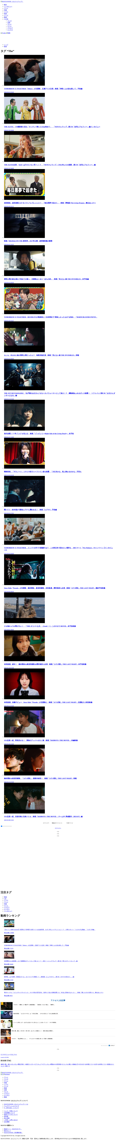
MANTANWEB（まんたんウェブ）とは (16, 1104)
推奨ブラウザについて (11, 1114)
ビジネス (10, 30)
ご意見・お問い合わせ (11, 1120)
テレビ (9, 24)
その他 (6, 19)
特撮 (5, 10)
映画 (5, 13)
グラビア (10, 28)
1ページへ (58, 828)
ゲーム (9, 26)
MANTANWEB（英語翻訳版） (13, 1132)
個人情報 (7, 1118)
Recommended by (104, 1045)
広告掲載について (9, 1112)
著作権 (6, 1116)
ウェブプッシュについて (11, 1106)
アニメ (6, 8)
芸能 (8, 22)
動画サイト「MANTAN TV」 (13, 1129)
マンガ (9, 21)
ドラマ (6, 12)
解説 (5, 4)
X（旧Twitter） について (11, 1108)
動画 (5, 17)
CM (5, 898)
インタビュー (8, 6)
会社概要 (7, 1121)
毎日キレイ (7, 1131)
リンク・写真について (11, 1111)
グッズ (6, 15)
